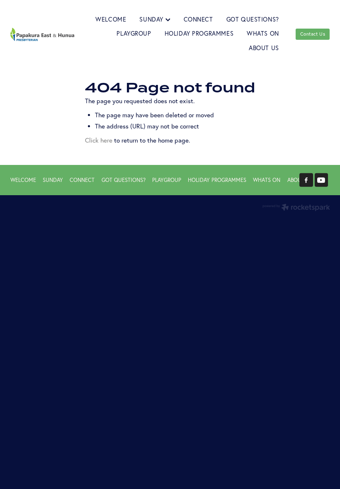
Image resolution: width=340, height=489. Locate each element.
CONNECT (198, 19)
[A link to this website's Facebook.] (306, 180)
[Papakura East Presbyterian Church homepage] (42, 34)
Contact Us (312, 34)
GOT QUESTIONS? (252, 19)
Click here (98, 140)
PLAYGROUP (134, 33)
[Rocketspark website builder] (296, 208)
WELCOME (110, 19)
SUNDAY (152, 19)
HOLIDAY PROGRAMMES (199, 33)
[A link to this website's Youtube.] (321, 180)
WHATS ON (263, 33)
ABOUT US (264, 48)
